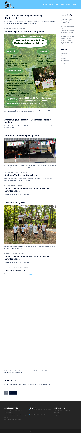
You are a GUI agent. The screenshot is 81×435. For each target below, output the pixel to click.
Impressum (56, 412)
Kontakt (74, 4)
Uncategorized (17, 12)
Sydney (31, 431)
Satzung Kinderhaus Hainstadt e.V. (62, 410)
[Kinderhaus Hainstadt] (9, 4)
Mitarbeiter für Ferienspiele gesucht (21, 135)
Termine (62, 4)
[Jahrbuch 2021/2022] (30, 320)
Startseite (45, 4)
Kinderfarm (18, 172)
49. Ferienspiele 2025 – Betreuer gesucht (24, 31)
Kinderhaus (21, 132)
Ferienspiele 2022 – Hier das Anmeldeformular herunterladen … (27, 257)
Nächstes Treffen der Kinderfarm (20, 175)
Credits (55, 415)
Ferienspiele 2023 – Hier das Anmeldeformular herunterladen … (27, 189)
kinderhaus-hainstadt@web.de (38, 414)
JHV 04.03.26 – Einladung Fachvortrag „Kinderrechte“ (23, 16)
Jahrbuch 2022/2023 (14, 202)
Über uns (51, 4)
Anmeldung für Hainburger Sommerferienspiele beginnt (27, 121)
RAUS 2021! (10, 380)
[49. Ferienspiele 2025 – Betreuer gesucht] (30, 71)
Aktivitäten (56, 4)
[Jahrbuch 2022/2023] (30, 224)
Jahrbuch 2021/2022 (14, 270)
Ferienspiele (15, 28)
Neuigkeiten (68, 4)
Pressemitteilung (23, 28)
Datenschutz (57, 414)
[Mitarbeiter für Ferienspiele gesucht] (30, 150)
